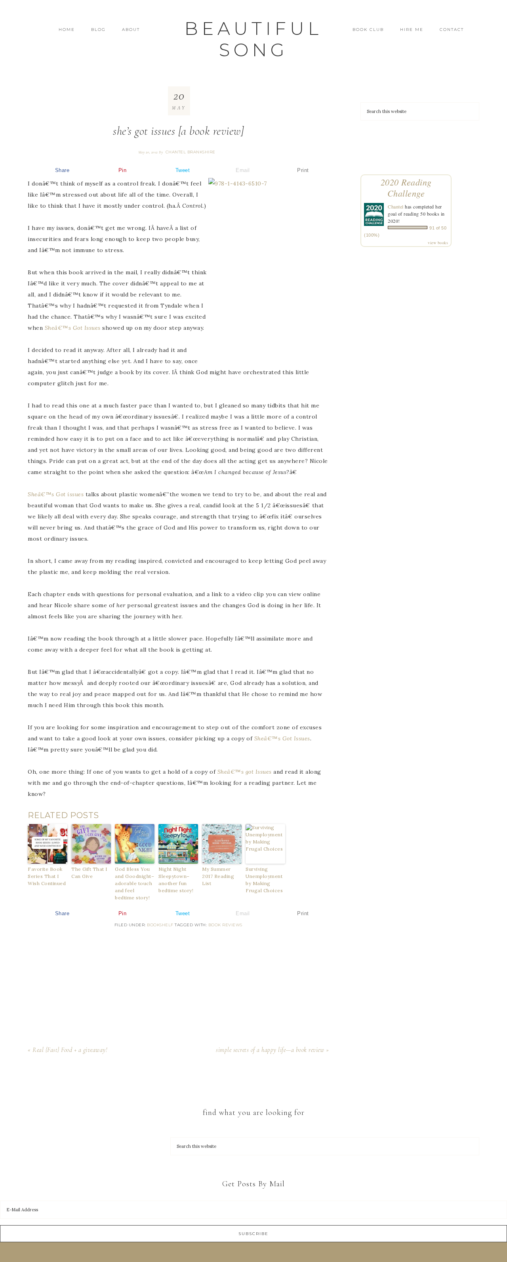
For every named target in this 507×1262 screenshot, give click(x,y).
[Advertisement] (178, 986)
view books (438, 242)
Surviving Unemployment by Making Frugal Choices (264, 879)
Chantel (396, 206)
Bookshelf (160, 924)
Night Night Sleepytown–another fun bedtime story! (175, 879)
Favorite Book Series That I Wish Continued (47, 876)
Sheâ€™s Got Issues (73, 327)
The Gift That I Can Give (89, 872)
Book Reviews (225, 924)
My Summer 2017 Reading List (218, 876)
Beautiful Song (253, 39)
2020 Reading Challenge (406, 187)
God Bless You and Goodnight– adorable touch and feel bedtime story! (134, 883)
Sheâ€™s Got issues (56, 494)
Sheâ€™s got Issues (244, 771)
